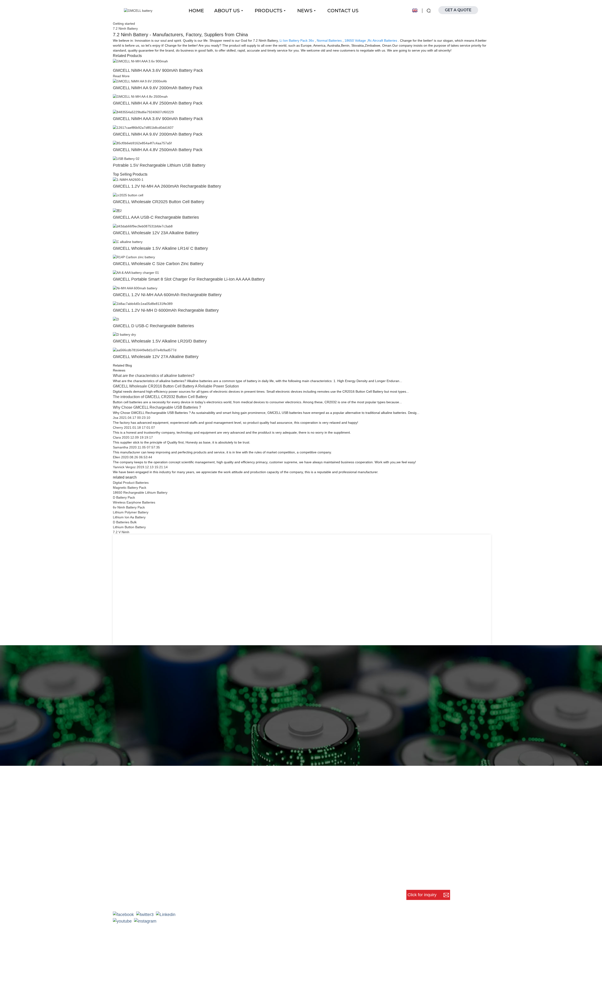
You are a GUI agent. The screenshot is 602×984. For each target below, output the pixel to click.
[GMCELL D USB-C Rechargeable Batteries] (116, 319)
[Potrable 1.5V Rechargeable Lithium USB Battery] (126, 158)
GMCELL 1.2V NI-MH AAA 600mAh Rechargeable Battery (167, 294)
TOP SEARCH (379, 973)
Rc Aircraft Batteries (382, 40)
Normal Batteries (329, 40)
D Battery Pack (124, 497)
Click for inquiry (423, 894)
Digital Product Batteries (131, 482)
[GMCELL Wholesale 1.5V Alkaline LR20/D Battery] (124, 334)
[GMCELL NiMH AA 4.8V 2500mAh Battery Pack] (140, 96)
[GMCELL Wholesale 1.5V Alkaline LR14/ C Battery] (128, 241)
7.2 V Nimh (121, 532)
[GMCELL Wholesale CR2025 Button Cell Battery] (128, 195)
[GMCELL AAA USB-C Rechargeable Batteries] (117, 210)
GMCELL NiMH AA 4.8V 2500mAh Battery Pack (157, 103)
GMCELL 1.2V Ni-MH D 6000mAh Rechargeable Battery (166, 310)
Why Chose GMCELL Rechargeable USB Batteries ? (157, 407)
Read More (121, 76)
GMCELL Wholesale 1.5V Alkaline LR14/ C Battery (160, 248)
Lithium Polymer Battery (130, 512)
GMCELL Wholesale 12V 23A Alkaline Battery (155, 232)
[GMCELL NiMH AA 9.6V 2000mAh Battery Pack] (140, 81)
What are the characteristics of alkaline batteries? (153, 376)
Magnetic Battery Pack (129, 487)
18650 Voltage (355, 40)
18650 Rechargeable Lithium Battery (140, 492)
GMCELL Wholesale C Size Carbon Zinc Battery (158, 263)
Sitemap (330, 973)
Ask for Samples (333, 759)
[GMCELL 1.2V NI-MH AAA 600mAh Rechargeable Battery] (135, 288)
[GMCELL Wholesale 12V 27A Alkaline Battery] (144, 350)
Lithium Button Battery (129, 527)
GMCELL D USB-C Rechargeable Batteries (153, 325)
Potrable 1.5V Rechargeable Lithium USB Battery (159, 165)
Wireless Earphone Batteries (134, 502)
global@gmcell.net (137, 900)
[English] (415, 10)
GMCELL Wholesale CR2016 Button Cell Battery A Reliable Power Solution (176, 386)
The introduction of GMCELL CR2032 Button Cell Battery (160, 397)
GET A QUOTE (458, 10)
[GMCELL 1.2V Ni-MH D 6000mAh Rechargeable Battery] (143, 303)
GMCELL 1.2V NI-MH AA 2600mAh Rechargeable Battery (167, 186)
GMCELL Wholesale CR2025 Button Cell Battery (158, 201)
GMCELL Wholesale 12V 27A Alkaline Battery (155, 356)
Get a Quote (262, 759)
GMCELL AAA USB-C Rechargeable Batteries (156, 217)
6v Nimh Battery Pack (129, 507)
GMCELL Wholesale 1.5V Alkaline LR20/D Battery (160, 341)
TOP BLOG (352, 973)
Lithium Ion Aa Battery (129, 517)
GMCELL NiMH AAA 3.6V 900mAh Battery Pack (158, 70)
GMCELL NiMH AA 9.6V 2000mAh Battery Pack (157, 87)
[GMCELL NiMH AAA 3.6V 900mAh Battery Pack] (140, 61)
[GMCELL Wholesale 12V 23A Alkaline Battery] (143, 226)
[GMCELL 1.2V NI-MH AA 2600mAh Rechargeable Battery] (128, 179)
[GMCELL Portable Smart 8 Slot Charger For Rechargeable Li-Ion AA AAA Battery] (136, 272)
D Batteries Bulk (125, 522)
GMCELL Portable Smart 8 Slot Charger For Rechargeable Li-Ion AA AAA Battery (189, 279)
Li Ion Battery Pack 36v (297, 40)
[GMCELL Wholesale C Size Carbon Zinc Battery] (134, 257)
